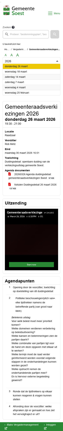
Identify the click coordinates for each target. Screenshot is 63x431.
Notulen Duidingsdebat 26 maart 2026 (33, 186)
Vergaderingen (20, 49)
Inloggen (51, 424)
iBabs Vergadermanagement (22, 424)
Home (7, 49)
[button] (54, 34)
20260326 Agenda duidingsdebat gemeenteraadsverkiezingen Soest (31, 176)
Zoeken (7, 27)
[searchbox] (26, 34)
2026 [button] (8, 61)
